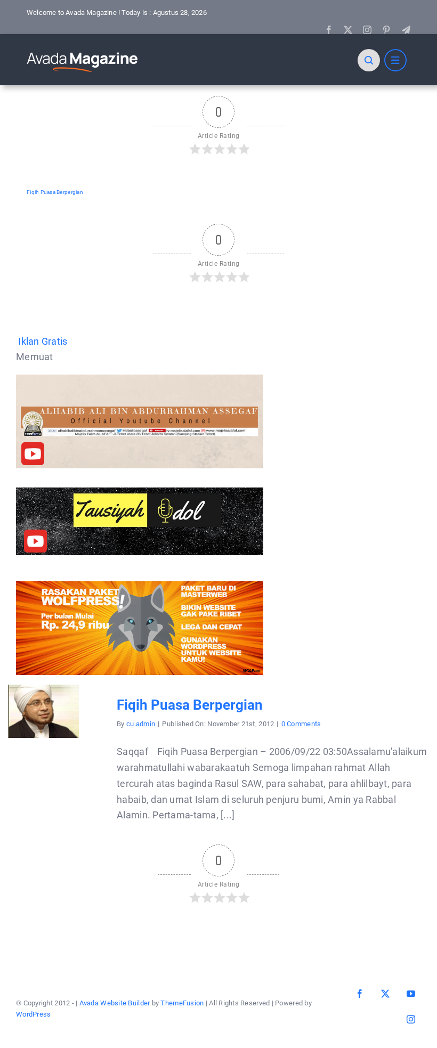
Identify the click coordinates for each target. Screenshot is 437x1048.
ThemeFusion (182, 1003)
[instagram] (367, 30)
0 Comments (301, 724)
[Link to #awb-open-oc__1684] (395, 60)
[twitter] (348, 30)
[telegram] (406, 30)
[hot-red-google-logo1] (83, 52)
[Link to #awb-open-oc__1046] (369, 60)
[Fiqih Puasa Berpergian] (43, 692)
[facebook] (329, 30)
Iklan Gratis (42, 341)
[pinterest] (386, 30)
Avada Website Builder (114, 1003)
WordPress (33, 1014)
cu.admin (140, 724)
